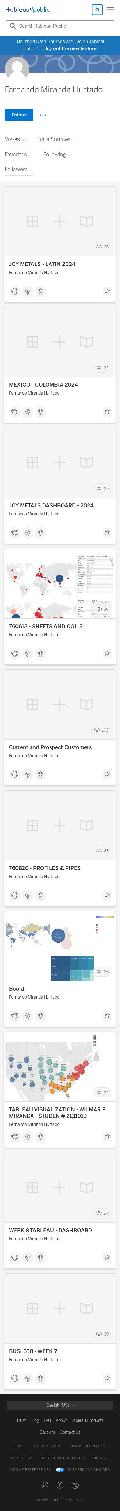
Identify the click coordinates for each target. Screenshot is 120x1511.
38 (106, 1213)
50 (106, 609)
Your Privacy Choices (88, 1470)
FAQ (47, 1420)
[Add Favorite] (107, 292)
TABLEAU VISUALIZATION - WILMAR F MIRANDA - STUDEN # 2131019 (57, 1112)
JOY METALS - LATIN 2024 (42, 264)
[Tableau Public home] (28, 9)
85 (106, 851)
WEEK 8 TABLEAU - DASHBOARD (50, 1230)
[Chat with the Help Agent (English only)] (97, 9)
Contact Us (70, 1432)
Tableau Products (87, 1420)
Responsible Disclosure (61, 1458)
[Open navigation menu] (110, 9)
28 (106, 246)
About (61, 1420)
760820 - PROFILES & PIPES (45, 868)
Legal (18, 1446)
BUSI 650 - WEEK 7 (33, 1351)
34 (106, 367)
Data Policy (21, 1458)
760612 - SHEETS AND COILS (46, 626)
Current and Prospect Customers (50, 747)
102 (105, 730)
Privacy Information (87, 1446)
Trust (21, 1420)
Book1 (16, 989)
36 (106, 971)
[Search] (12, 26)
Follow (19, 115)
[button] (45, 1485)
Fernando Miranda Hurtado (34, 272)
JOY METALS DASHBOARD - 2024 (51, 505)
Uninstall (100, 1458)
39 (106, 488)
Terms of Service (45, 1446)
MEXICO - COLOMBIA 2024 (43, 385)
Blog (35, 1420)
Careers (47, 1432)
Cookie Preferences (30, 1470)
